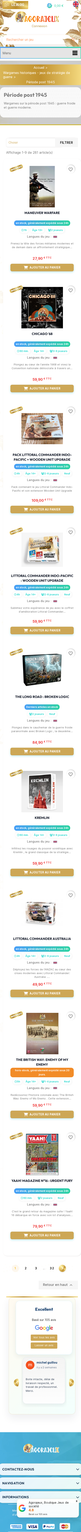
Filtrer (66, 142)
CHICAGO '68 (42, 334)
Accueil (39, 67)
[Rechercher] (73, 39)
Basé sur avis (38, 1514)
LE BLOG (17, 4)
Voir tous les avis (44, 1337)
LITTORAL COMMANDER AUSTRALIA (42, 939)
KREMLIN (42, 818)
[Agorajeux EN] (76, 4)
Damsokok (45, 1362)
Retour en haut (58, 1285)
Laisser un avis (44, 1345)
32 (52, 1268)
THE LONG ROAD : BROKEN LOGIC (42, 697)
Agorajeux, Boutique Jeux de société (49, 1504)
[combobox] (35, 39)
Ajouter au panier (45, 267)
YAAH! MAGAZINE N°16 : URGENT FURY (42, 1181)
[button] (55, 5)
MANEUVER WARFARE (42, 213)
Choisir (34, 142)
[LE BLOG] (6, 4)
